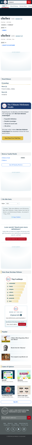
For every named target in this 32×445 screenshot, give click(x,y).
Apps (16, 423)
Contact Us (7, 425)
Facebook (8, 429)
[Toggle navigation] (2, 2)
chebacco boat (6, 158)
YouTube (18, 429)
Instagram (24, 429)
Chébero (4, 160)
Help (4, 423)
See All (15, 402)
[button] (5, 6)
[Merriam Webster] (15, 309)
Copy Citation (17, 217)
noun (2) (19, 36)
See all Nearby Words (15, 165)
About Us (10, 423)
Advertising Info (23, 423)
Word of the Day (15, 312)
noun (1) (18, 18)
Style (3, 203)
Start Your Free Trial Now (12, 138)
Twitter (13, 429)
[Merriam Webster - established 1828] (5, 2)
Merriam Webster (5, 411)
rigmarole (15, 315)
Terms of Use (24, 425)
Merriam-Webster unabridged (16, 239)
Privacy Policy (15, 425)
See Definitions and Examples (15, 318)
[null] (21, 315)
